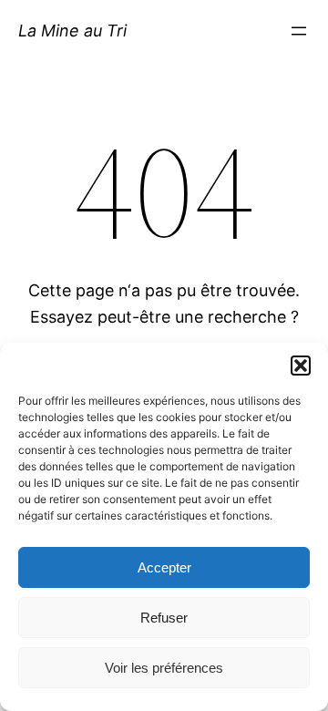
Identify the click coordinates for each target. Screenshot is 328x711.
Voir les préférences (164, 667)
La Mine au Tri (72, 30)
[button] (301, 365)
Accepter (164, 567)
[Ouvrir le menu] (299, 31)
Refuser (164, 617)
